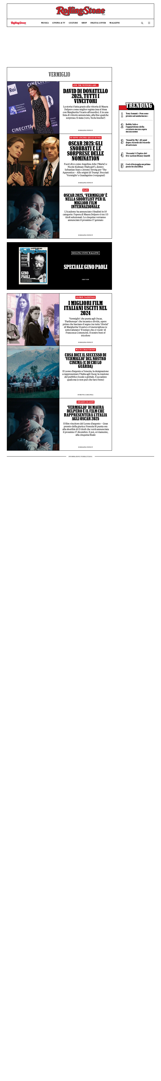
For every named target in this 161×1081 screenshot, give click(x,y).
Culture (73, 23)
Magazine (114, 23)
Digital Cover (98, 23)
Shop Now (85, 279)
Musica (45, 23)
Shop (84, 23)
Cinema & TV (58, 23)
